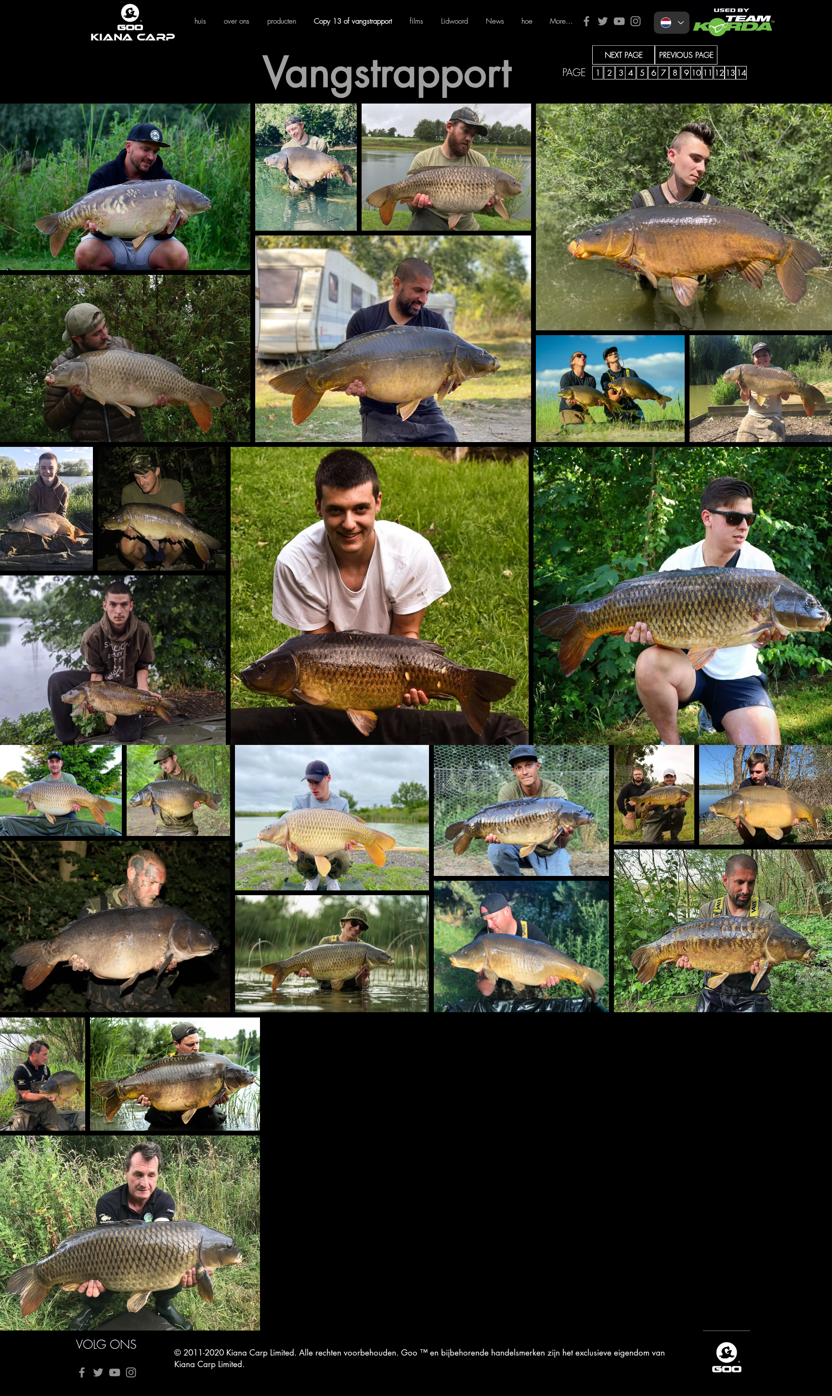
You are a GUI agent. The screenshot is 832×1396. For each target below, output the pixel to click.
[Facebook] (586, 21)
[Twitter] (603, 21)
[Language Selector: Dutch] (671, 23)
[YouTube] (619, 21)
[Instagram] (635, 21)
